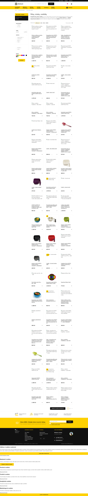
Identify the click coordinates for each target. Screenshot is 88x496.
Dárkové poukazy (42, 432)
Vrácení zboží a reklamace (29, 437)
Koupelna (46, 7)
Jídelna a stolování (25, 8)
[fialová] (22, 55)
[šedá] (16, 56)
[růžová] (16, 55)
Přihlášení (66, 0)
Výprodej (69, 7)
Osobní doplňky (53, 8)
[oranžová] (19, 55)
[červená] (21, 55)
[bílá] (25, 55)
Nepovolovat (2, 478)
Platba (26, 433)
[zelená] (17, 55)
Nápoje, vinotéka (32, 8)
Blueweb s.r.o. (71, 443)
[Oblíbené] (67, 4)
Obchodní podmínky (28, 436)
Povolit (6, 478)
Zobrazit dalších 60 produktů (58, 408)
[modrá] (23, 55)
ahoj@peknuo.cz (59, 440)
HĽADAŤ (51, 3)
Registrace (70, 0)
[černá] (26, 55)
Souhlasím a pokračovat (44, 453)
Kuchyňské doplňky (17, 8)
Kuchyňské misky (19, 17)
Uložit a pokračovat (44, 494)
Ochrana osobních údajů (56, 424)
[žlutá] (20, 55)
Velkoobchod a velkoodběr (44, 433)
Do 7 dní (18, 26)
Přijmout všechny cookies (7, 464)
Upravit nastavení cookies (4, 455)
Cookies (26, 440)
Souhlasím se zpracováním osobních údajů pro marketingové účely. (61, 424)
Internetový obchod (64, 443)
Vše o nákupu (61, 0)
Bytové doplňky (39, 8)
